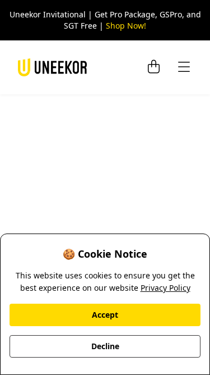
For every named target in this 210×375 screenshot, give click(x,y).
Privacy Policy (165, 287)
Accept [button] (105, 314)
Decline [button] (105, 346)
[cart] (153, 67)
